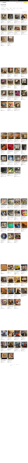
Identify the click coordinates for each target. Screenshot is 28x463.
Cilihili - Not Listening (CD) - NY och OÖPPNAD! (11, 206)
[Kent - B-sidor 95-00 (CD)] (4, 213)
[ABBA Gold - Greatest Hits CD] (24, 147)
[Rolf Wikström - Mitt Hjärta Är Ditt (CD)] (11, 356)
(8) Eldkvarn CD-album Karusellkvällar (23, 32)
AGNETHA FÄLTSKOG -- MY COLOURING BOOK (24, 295)
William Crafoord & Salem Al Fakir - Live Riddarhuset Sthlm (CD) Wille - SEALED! (17, 174)
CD (2, 6)
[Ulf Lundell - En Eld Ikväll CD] (4, 39)
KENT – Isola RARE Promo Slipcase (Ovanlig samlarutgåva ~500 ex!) (17, 272)
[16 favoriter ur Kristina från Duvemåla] (4, 291)
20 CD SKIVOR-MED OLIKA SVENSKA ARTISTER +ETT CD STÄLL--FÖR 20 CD (16, 349)
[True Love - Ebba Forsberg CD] (11, 70)
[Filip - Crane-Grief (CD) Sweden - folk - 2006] (4, 225)
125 (16, 364)
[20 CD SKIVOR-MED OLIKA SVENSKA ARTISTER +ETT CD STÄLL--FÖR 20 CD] (17, 345)
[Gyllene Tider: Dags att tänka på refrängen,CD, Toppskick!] (17, 225)
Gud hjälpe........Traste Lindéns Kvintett (10, 283)
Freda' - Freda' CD (3, 74)
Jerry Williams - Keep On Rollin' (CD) (4, 162)
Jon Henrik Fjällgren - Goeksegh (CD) (23, 162)
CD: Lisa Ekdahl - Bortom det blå (10, 240)
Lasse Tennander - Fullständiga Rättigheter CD (4, 86)
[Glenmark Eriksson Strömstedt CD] (24, 82)
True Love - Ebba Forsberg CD (10, 75)
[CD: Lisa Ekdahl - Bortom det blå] (11, 236)
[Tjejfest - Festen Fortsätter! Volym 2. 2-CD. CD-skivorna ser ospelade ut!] (17, 136)
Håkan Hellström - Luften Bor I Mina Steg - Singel (11, 97)
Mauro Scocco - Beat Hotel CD (16, 86)
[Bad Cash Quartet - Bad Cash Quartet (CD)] (17, 147)
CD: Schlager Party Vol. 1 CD (4, 108)
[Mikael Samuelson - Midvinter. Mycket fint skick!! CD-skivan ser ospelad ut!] (4, 136)
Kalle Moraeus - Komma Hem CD (24, 283)
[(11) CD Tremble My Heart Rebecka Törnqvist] (11, 28)
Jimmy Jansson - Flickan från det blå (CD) (24, 349)
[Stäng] (27, 0)
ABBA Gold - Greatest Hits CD (23, 151)
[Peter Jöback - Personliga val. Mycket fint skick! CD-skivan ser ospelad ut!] (17, 104)
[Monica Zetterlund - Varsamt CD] (17, 291)
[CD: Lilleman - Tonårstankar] (11, 104)
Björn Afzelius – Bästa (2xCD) (17, 306)
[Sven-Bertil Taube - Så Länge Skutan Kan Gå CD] (4, 170)
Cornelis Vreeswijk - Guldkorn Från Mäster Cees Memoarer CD (3, 360)
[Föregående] (9, 364)
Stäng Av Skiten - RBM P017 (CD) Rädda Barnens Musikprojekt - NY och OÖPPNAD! (3, 206)
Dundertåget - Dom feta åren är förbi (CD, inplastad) (24, 229)
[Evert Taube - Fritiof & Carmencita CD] (4, 236)
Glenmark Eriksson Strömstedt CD (23, 86)
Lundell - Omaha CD (10, 85)
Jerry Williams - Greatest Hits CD (4, 337)
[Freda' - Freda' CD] (4, 70)
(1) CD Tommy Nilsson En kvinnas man (11, 21)
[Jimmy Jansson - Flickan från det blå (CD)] (24, 345)
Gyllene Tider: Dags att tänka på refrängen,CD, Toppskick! (17, 229)
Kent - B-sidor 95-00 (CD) (3, 217)
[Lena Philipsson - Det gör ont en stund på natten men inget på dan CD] (11, 302)
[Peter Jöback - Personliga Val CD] (24, 333)
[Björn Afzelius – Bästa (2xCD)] (17, 302)
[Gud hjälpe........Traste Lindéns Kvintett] (11, 279)
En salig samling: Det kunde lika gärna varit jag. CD (11, 151)
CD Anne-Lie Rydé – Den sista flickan (17, 32)
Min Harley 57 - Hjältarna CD (4, 306)
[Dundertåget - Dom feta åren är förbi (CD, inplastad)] (24, 225)
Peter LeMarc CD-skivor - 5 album (17, 217)
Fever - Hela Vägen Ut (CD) (3, 283)
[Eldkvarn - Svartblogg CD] (11, 267)
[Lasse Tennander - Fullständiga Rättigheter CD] (4, 82)
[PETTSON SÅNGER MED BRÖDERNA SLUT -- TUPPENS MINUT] (11, 345)
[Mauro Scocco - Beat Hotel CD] (17, 82)
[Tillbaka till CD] (1, 6)
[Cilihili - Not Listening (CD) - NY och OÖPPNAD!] (11, 201)
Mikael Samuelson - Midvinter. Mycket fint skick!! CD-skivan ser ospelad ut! (3, 140)
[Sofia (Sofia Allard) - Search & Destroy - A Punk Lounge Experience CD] (24, 213)
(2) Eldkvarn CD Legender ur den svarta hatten (17, 21)
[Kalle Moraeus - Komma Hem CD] (24, 279)
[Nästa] (18, 364)
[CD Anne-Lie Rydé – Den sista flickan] (17, 28)
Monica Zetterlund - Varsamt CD (16, 295)
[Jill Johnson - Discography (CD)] (17, 236)
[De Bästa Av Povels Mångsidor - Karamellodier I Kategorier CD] (4, 345)
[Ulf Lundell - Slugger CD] (4, 93)
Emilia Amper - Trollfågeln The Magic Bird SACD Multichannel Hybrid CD (24, 206)
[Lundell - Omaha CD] (11, 82)
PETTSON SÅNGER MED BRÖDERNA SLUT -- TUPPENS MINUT (10, 349)
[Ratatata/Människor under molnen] (11, 333)
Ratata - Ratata (16, 74)
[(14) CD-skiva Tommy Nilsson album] (24, 17)
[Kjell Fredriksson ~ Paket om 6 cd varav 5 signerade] (24, 267)
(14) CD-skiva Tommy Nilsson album (23, 21)
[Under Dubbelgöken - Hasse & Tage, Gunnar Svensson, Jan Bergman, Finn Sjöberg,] (17, 201)
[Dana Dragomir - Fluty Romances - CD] (4, 147)
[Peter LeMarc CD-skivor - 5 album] (17, 213)
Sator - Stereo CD (10, 228)
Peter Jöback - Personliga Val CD (23, 337)
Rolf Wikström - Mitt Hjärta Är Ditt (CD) (10, 360)
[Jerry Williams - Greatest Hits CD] (4, 333)
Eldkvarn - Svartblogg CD (11, 271)
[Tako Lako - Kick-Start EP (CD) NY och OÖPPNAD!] (11, 213)
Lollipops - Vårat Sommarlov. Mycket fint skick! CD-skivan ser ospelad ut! (10, 140)
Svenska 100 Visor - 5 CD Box (4, 271)
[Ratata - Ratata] (17, 70)
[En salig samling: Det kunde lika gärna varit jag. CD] (11, 147)
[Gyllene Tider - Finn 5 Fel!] (24, 70)
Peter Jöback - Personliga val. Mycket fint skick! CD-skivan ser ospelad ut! (17, 108)
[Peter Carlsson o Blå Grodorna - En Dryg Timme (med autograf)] (17, 333)
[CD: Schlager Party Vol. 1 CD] (4, 104)
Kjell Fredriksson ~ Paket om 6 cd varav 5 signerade (24, 272)
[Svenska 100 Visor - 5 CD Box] (4, 267)
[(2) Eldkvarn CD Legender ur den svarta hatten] (17, 17)
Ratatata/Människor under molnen (10, 337)
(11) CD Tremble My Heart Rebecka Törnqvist (11, 32)
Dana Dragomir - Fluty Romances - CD (3, 151)
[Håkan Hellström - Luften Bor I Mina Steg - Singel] (11, 93)
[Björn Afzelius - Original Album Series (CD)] (17, 93)
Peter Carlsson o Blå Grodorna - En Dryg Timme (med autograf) (17, 337)
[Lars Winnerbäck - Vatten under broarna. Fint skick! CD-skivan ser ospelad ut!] (24, 136)
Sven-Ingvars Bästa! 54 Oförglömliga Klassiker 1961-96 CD (17, 162)
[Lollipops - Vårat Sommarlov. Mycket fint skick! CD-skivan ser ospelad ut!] (11, 136)
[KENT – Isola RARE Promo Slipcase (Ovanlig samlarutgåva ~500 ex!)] (17, 267)
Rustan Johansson (16, 283)
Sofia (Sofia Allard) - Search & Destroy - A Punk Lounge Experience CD (24, 217)
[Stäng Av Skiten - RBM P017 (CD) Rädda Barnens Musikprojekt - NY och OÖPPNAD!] (4, 201)
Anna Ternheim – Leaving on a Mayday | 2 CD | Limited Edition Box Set (11, 162)
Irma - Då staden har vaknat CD (10, 43)
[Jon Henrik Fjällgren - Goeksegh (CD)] (24, 158)
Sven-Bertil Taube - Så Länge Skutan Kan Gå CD (4, 174)
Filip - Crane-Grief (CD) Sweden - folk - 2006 (3, 229)
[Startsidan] (4, 2)
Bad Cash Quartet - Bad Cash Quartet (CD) (17, 151)
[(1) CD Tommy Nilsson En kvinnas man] (11, 17)
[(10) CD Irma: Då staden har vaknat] (4, 28)
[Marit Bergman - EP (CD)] (11, 170)
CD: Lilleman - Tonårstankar (9, 108)
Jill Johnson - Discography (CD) (16, 240)
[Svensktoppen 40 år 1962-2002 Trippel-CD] (11, 291)
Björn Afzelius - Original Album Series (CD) (17, 97)
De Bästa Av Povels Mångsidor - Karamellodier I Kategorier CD (3, 349)
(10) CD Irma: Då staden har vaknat (4, 32)
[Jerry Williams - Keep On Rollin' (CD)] (4, 158)
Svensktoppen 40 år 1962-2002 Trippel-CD (10, 295)
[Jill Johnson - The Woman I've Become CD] (4, 17)
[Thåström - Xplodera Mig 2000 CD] (24, 93)
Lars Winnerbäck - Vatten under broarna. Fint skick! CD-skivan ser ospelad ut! (24, 140)
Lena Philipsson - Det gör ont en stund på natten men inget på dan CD (11, 306)
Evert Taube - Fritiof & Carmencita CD (3, 240)
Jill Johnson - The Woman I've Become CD (4, 21)
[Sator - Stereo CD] (11, 225)
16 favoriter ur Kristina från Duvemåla (3, 295)
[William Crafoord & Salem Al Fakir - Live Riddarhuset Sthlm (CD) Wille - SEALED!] (17, 170)
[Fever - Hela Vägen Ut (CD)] (4, 279)
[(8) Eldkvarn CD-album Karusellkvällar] (24, 28)
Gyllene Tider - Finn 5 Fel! (23, 75)
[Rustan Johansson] (17, 279)
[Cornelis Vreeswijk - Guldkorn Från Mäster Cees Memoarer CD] (4, 356)
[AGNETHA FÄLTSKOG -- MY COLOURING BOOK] (24, 291)
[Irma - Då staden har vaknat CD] (11, 39)
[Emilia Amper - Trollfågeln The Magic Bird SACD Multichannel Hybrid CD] (24, 201)
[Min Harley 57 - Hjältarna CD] (4, 302)
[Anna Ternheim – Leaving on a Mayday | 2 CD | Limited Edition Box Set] (11, 158)
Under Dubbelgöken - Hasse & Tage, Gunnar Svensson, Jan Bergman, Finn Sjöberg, (17, 206)
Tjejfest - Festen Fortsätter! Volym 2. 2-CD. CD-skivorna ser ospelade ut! (17, 140)
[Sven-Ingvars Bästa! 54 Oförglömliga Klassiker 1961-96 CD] (17, 158)
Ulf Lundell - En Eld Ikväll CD (4, 43)
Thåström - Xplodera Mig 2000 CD (24, 97)
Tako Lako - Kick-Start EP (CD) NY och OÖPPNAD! (11, 217)
